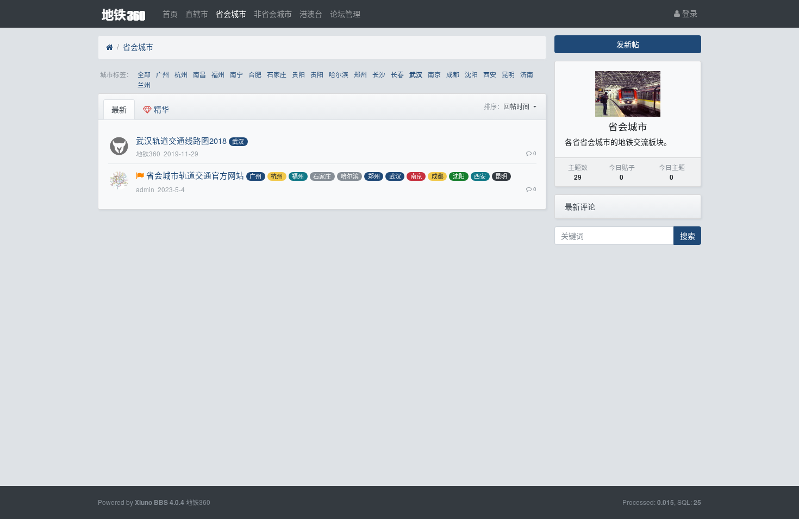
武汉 (415, 74)
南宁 (236, 74)
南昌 (199, 74)
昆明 (508, 74)
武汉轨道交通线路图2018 (181, 140)
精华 (160, 109)
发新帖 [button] (627, 44)
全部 (144, 74)
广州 (162, 74)
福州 (217, 74)
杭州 (181, 74)
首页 (170, 13)
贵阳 (298, 74)
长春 (397, 74)
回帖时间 (517, 106)
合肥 (254, 74)
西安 (489, 74)
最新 (119, 109)
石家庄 (276, 74)
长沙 (378, 74)
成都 (452, 74)
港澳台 (310, 13)
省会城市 (231, 13)
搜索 (687, 235)
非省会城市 (273, 13)
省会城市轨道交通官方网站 (195, 175)
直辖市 (196, 13)
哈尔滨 (338, 74)
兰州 (144, 84)
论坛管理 (345, 13)
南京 (434, 74)
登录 (688, 13)
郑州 (360, 74)
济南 (526, 74)
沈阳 (471, 74)
